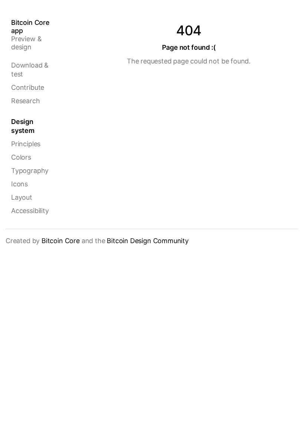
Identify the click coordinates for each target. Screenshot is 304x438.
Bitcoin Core (61, 241)
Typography (30, 170)
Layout (21, 197)
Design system (22, 126)
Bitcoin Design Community (148, 241)
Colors (21, 157)
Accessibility (30, 211)
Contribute (27, 87)
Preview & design (30, 35)
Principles (25, 144)
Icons (19, 184)
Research (25, 101)
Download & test (30, 69)
